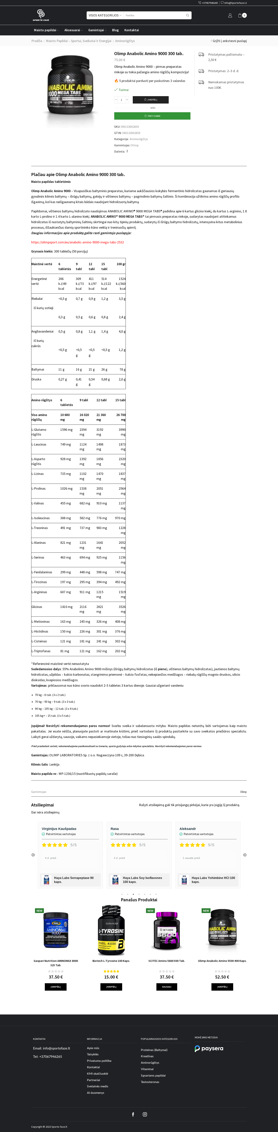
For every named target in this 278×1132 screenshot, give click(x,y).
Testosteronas (150, 1082)
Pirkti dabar (154, 116)
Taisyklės (93, 1054)
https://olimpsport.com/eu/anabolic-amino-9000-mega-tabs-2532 (77, 242)
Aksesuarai (72, 30)
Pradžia (36, 41)
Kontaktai (131, 30)
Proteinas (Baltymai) (154, 1050)
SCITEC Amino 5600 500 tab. (166, 961)
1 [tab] (122, 894)
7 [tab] (156, 894)
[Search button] (187, 15)
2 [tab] (128, 894)
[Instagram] (145, 1114)
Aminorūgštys (125, 41)
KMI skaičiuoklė (97, 1073)
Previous (33, 855)
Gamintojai (96, 30)
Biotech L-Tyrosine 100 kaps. (111, 961)
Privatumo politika (99, 1060)
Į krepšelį (152, 99)
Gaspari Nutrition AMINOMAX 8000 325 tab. (56, 963)
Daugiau (166, 986)
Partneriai (93, 1080)
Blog (115, 30)
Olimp (134, 145)
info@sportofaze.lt (56, 1048)
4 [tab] (139, 894)
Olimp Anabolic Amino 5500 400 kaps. (222, 961)
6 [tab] (150, 894)
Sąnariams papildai (153, 1075)
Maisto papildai (45, 30)
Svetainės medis (97, 1086)
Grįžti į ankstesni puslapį (230, 41)
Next (245, 855)
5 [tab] (145, 894)
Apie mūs (93, 1048)
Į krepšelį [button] (56, 986)
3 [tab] (133, 894)
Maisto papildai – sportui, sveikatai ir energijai (78, 41)
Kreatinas (147, 1056)
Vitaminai (147, 1069)
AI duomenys (95, 1092)
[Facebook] (127, 151)
